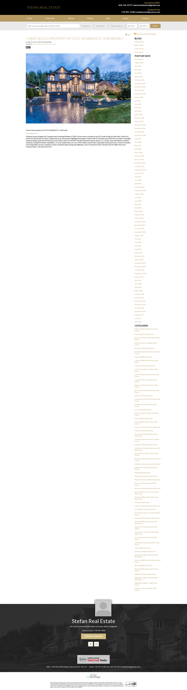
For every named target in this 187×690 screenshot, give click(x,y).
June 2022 (138, 201)
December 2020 (140, 263)
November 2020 (140, 266)
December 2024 (140, 125)
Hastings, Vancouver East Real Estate (147, 464)
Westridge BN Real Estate (143, 565)
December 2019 (140, 301)
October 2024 (139, 132)
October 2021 (139, 228)
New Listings (139, 45)
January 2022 (139, 218)
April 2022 (138, 208)
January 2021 (139, 260)
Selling (90, 18)
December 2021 (140, 222)
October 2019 (139, 308)
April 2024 (138, 149)
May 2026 (138, 70)
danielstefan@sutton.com (148, 12)
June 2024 (138, 142)
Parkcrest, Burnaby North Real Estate (147, 506)
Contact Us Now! (93, 636)
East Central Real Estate (143, 410)
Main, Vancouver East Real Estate (146, 476)
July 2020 (138, 280)
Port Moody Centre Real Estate (145, 509)
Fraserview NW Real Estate (144, 431)
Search (155, 26)
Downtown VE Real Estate (144, 396)
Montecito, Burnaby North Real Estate (147, 488)
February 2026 (139, 80)
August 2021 (139, 235)
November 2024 (140, 128)
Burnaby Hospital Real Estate (144, 348)
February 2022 (139, 215)
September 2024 (140, 135)
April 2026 (138, 73)
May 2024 (138, 146)
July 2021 (138, 239)
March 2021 (139, 253)
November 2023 (140, 163)
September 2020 (140, 273)
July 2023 (138, 177)
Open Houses (139, 49)
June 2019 (138, 322)
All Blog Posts (139, 42)
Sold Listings (139, 52)
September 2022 (140, 190)
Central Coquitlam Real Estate (145, 366)
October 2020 (139, 270)
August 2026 (139, 63)
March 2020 (139, 291)
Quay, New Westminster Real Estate (147, 518)
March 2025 (139, 114)
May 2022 (138, 204)
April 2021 (138, 249)
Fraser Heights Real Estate (144, 418)
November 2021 (140, 225)
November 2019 (140, 304)
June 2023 (138, 180)
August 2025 (139, 97)
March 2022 (139, 211)
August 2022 (139, 194)
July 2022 (138, 197)
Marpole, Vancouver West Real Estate (147, 480)
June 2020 (138, 284)
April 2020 (138, 287)
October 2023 (139, 166)
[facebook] (90, 644)
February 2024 (139, 156)
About (126, 18)
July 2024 (138, 139)
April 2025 (138, 111)
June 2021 (138, 242)
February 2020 (139, 294)
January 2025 (139, 121)
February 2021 (139, 256)
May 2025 (138, 108)
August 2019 (139, 315)
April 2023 (138, 184)
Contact (145, 18)
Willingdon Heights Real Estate (145, 574)
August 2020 (139, 277)
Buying (71, 18)
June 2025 (138, 104)
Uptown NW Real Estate (143, 548)
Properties (50, 18)
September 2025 (140, 94)
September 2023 (140, 170)
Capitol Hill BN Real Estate (143, 357)
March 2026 (139, 76)
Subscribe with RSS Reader (146, 34)
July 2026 (138, 66)
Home (29, 18)
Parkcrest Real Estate (142, 502)
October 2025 (139, 90)
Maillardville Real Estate (143, 473)
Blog (108, 18)
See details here (31, 133)
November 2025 (140, 87)
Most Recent (139, 59)
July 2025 (138, 101)
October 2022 (139, 187)
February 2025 (139, 118)
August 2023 (139, 173)
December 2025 (140, 83)
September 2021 (140, 232)
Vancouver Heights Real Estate (145, 551)
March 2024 (139, 152)
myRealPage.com (93, 677)
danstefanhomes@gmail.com (146, 5)
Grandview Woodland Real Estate (146, 445)
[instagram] (96, 644)
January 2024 (139, 159)
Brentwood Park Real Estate (144, 334)
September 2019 (140, 311)
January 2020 (139, 298)
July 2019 (138, 318)
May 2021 (138, 246)
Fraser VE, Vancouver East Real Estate (147, 427)
